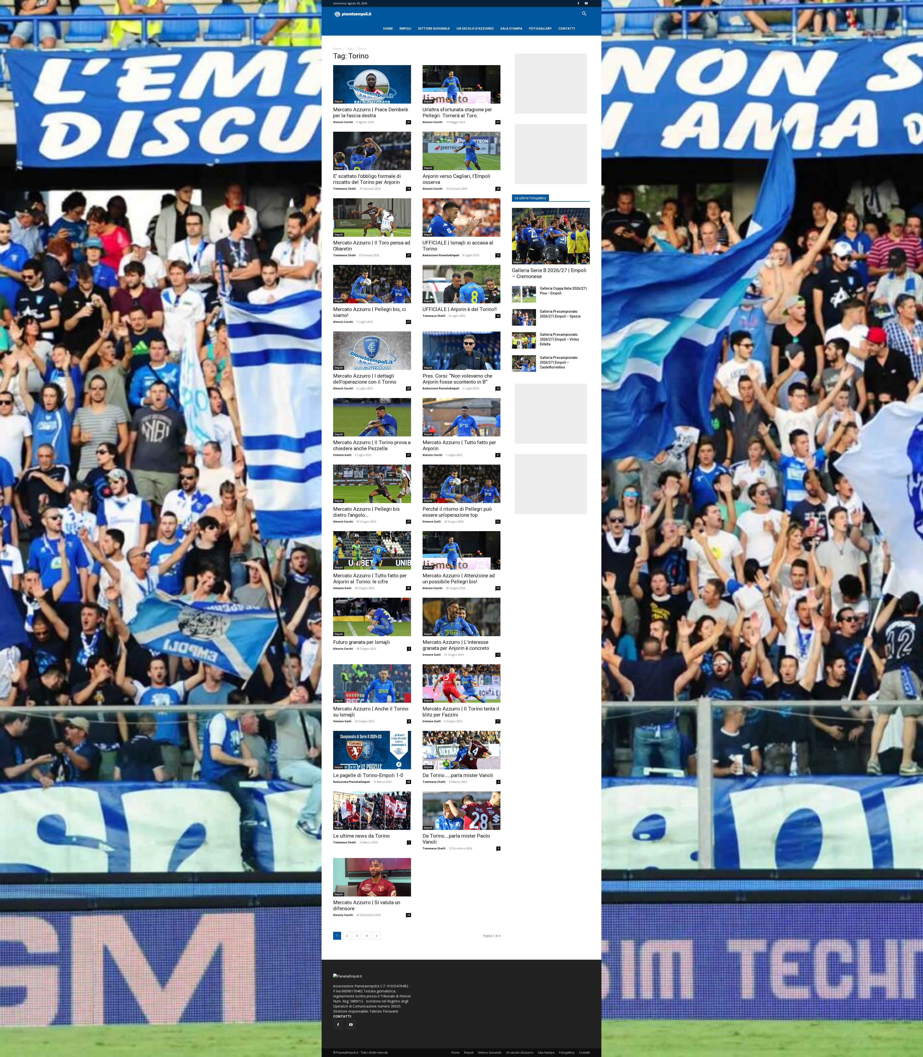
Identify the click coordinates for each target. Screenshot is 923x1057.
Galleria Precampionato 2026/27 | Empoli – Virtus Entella (559, 339)
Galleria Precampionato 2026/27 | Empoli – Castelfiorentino (559, 362)
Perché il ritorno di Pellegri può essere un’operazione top (457, 512)
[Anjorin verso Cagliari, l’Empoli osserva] (461, 151)
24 (408, 915)
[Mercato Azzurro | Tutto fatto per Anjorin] (461, 417)
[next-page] (377, 936)
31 (498, 455)
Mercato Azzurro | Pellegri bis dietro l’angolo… (366, 512)
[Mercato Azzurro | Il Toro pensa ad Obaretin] (372, 217)
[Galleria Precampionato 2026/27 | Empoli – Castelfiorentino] (524, 363)
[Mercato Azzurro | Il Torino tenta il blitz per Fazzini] (461, 683)
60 (408, 388)
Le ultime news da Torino (361, 836)
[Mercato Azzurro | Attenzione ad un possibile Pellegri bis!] (461, 550)
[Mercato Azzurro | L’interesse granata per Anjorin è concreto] (461, 617)
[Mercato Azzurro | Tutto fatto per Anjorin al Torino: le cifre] (372, 550)
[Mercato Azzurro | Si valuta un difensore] (372, 877)
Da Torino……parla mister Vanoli (458, 775)
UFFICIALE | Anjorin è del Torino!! (460, 309)
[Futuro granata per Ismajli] (372, 617)
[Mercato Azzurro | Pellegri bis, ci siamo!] (372, 284)
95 (408, 588)
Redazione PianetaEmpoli (441, 255)
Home (388, 28)
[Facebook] (578, 3)
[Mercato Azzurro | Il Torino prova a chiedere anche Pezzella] (372, 417)
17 (498, 721)
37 (408, 321)
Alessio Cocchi (343, 122)
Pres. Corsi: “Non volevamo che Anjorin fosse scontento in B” (457, 379)
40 (498, 315)
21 (408, 255)
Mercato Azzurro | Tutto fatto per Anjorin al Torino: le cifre (370, 578)
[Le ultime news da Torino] (372, 810)
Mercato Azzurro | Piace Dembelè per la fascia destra (370, 112)
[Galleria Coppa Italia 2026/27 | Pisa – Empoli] (524, 294)
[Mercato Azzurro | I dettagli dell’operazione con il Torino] (372, 350)
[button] (584, 14)
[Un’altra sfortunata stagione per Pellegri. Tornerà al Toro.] (461, 84)
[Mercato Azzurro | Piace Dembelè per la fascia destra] (372, 84)
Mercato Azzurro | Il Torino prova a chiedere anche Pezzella (372, 445)
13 (498, 255)
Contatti (566, 28)
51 (498, 521)
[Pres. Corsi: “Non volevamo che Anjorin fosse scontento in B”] (461, 350)
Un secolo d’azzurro (475, 28)
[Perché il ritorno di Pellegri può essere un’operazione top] (461, 484)
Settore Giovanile (434, 28)
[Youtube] (586, 3)
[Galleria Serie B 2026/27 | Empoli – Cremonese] (551, 236)
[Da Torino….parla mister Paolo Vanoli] (461, 810)
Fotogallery (540, 28)
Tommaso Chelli (344, 188)
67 (498, 122)
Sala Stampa (511, 28)
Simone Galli (342, 455)
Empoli (405, 28)
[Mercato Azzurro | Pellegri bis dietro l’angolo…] (372, 484)
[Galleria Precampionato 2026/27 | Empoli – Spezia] (524, 317)
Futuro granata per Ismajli (361, 642)
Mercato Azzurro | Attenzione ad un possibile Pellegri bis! (459, 578)
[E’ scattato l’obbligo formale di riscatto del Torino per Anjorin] (372, 151)
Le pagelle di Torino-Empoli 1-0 (368, 775)
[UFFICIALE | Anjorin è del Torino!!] (461, 284)
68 (408, 781)
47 (408, 521)
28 (498, 188)
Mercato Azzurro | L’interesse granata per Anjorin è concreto (456, 645)
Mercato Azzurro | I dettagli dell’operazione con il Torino (364, 379)
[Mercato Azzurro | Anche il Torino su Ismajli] (372, 683)
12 (498, 654)
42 (498, 388)
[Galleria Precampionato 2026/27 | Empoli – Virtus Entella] (524, 340)
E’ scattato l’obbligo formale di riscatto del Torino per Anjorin (367, 179)
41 (408, 122)
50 (498, 588)
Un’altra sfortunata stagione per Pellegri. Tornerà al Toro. (457, 112)
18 (408, 188)
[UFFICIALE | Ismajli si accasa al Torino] (461, 217)
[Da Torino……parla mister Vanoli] (461, 750)
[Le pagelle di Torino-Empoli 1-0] (372, 750)
